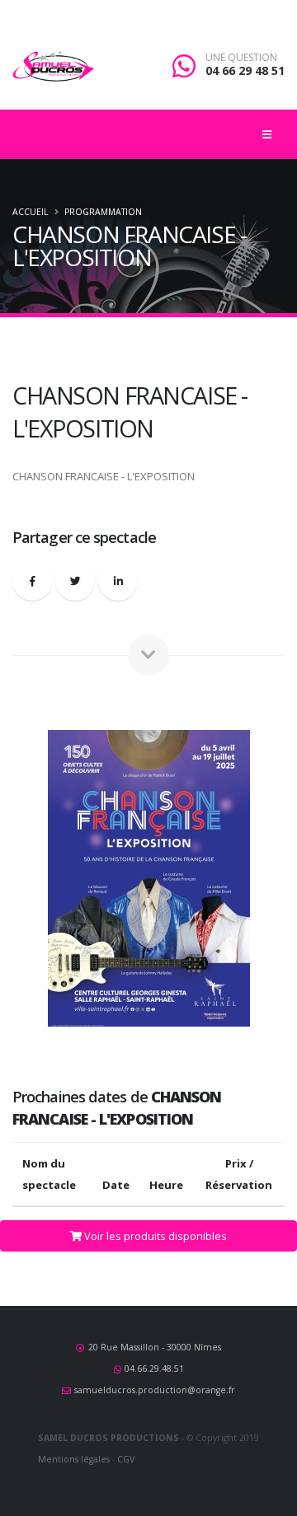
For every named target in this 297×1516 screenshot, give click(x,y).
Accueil (30, 212)
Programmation (103, 212)
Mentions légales (74, 1459)
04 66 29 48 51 (245, 70)
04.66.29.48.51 (154, 1368)
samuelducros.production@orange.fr (154, 1390)
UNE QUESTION (241, 57)
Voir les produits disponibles (154, 1235)
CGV (125, 1459)
